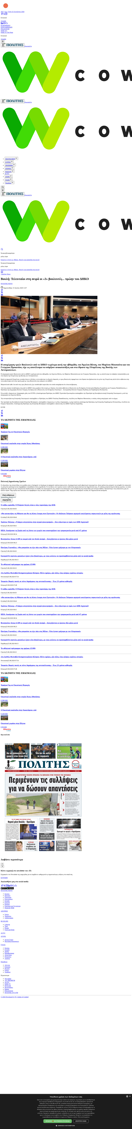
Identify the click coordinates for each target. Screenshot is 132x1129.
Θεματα (7, 968)
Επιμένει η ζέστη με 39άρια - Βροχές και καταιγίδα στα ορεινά (20, 260)
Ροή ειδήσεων (8, 495)
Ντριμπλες (8, 957)
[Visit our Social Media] (2, 14)
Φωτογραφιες (9, 987)
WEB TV (4, 31)
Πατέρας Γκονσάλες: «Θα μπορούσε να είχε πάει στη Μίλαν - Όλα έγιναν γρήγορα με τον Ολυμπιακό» (41, 547)
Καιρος (7, 989)
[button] (66, 1125)
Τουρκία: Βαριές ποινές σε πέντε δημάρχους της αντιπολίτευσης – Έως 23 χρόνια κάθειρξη (36, 581)
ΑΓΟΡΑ (7, 176)
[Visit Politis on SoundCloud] (13, 886)
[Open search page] (2, 250)
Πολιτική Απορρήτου (83, 1117)
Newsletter (8, 979)
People (7, 928)
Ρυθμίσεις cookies (72, 1117)
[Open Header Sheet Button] (3, 41)
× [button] (130, 1096)
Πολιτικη (7, 895)
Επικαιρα (7, 967)
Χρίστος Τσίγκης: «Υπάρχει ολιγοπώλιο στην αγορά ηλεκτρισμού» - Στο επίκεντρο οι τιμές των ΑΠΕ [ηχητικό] (45, 522)
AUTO (7, 173)
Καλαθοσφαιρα (9, 953)
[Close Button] (2, 864)
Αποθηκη (7, 972)
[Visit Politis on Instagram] (6, 886)
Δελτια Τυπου (9, 940)
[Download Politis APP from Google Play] (10, 889)
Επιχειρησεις (9, 899)
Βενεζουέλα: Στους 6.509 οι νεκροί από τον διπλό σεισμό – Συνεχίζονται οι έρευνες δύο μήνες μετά (39, 539)
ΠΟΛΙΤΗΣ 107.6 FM (11, 993)
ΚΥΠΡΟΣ (8, 162)
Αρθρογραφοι (9, 918)
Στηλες (7, 914)
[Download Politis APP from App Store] (4, 889)
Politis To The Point (7, 32)
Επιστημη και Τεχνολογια (12, 906)
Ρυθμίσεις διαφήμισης (69, 1115)
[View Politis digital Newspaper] (66, 797)
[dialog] (66, 1111)
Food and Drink (9, 930)
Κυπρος (7, 894)
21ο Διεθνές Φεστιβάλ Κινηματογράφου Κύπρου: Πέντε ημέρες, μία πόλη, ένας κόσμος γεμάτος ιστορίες (42, 573)
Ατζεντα (7, 965)
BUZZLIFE (8, 171)
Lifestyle (7, 924)
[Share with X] (2, 292)
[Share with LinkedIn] (2, 295)
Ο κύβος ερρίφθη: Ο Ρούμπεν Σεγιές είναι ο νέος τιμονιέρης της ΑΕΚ (28, 505)
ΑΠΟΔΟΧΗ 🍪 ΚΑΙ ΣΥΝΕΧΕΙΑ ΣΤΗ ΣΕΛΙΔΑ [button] (58, 1121)
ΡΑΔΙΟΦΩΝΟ (5, 25)
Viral (6, 926)
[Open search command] (3, 187)
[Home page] (2, 272)
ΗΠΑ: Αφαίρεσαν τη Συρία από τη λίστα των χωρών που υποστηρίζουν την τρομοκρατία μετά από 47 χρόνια (44, 530)
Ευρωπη (7, 902)
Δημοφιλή (7, 500)
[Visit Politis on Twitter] (4, 886)
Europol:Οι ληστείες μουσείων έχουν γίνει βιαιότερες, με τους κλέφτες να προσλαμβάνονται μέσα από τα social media (47, 556)
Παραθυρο (8, 183)
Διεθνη (7, 951)
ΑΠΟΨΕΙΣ (8, 168)
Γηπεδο (7, 180)
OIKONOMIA (9, 165)
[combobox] (127, 1096)
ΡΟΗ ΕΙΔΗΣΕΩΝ (6, 27)
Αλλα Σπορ (8, 955)
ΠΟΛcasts (8, 986)
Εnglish (3, 21)
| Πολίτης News (5, 274)
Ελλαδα (7, 901)
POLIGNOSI (5, 29)
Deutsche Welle (9, 908)
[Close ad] (2, 866)
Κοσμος (7, 904)
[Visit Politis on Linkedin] (9, 886)
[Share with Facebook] (2, 290)
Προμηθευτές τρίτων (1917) (64, 1107)
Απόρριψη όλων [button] (80, 1121)
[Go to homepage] (13, 45)
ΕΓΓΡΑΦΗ (4, 878)
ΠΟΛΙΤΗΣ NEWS (10, 159)
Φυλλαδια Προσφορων (12, 941)
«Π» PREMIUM (10, 980)
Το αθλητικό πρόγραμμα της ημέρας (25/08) (18, 564)
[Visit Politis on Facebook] (2, 886)
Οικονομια (8, 897)
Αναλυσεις (8, 916)
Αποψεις (7, 958)
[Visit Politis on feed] (16, 886)
